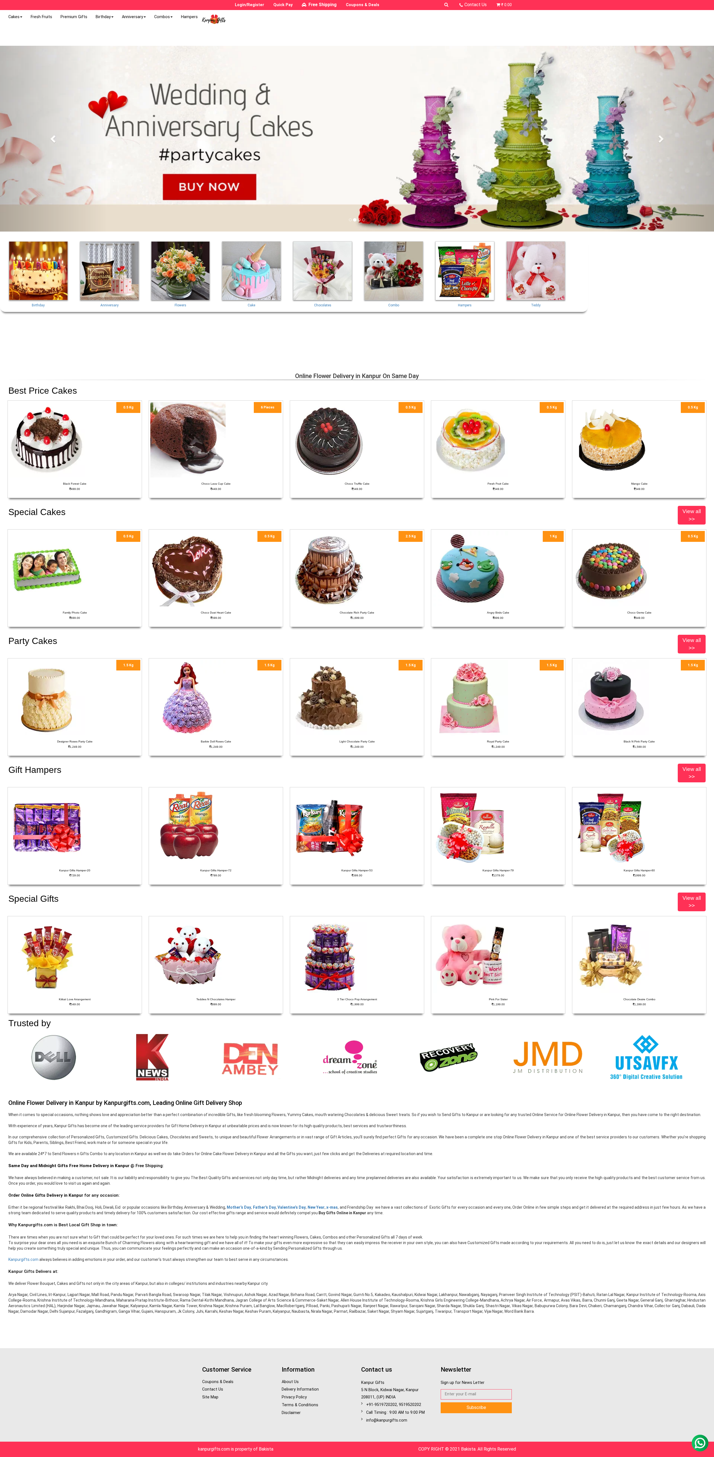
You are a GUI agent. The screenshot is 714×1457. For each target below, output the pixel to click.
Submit (421, 116)
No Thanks (396, 116)
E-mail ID (288, 74)
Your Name (290, 60)
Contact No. (291, 88)
